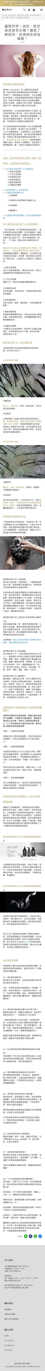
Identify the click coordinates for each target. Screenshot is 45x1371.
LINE (6, 1336)
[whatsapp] (35, 1236)
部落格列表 (12, 15)
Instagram (9, 1345)
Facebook (8, 1340)
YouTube (8, 1350)
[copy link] (40, 1236)
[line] (26, 1236)
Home (4, 15)
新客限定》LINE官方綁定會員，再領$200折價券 (22, 3)
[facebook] (30, 1236)
